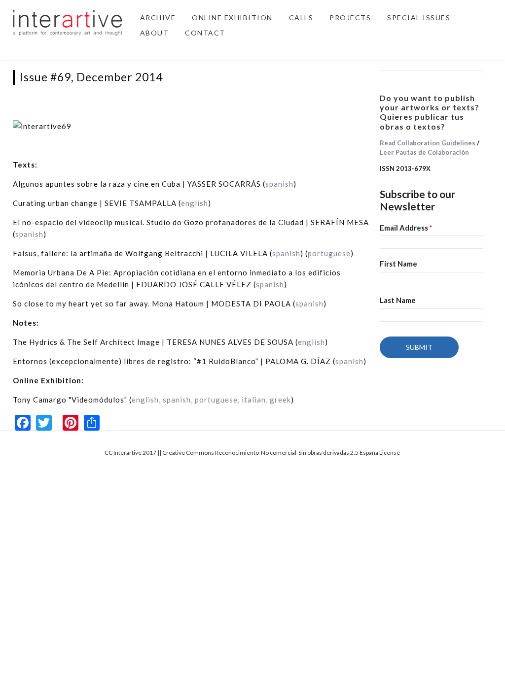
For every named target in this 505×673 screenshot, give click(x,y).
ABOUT (154, 33)
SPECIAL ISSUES (418, 17)
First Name (398, 263)
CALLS (301, 17)
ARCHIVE (158, 17)
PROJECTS (350, 17)
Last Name (398, 300)
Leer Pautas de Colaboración (424, 152)
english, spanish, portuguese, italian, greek (211, 399)
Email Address (406, 227)
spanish (279, 183)
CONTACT (205, 33)
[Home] (68, 21)
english (194, 203)
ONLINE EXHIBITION (232, 17)
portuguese (329, 253)
